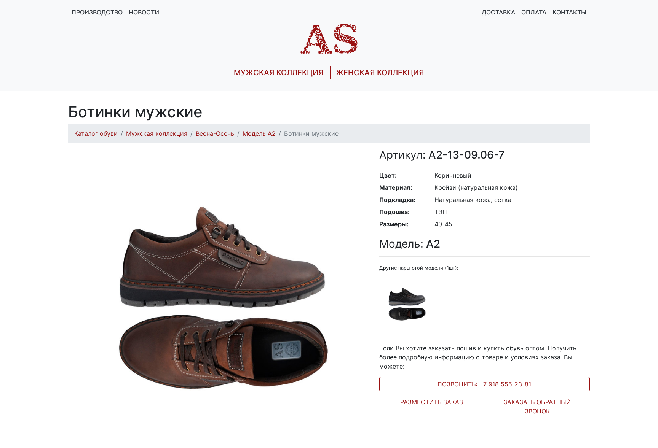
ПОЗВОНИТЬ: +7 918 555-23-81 (484, 384)
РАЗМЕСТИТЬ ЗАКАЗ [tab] (431, 402)
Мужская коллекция (156, 133)
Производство (97, 12)
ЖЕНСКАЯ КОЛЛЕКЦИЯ (380, 72)
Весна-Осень (215, 133)
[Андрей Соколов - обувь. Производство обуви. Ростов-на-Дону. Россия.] (329, 38)
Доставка (498, 12)
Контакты (569, 12)
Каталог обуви (96, 133)
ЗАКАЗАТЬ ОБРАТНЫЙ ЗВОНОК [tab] (537, 406)
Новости (144, 12)
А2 (409, 243)
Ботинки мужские (311, 133)
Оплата (533, 12)
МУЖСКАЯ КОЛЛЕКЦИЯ (279, 72)
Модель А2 (259, 133)
